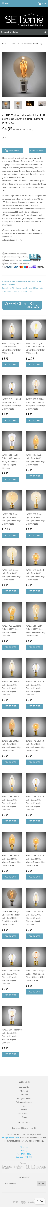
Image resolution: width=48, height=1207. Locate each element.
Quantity (5, 137)
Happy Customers (24, 1098)
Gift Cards (24, 1094)
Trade (24, 1106)
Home (4, 43)
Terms (24, 1117)
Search (24, 1109)
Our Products (24, 1113)
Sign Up (41, 1184)
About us (24, 1091)
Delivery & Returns (24, 1102)
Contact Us (24, 1087)
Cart (44, 3)
